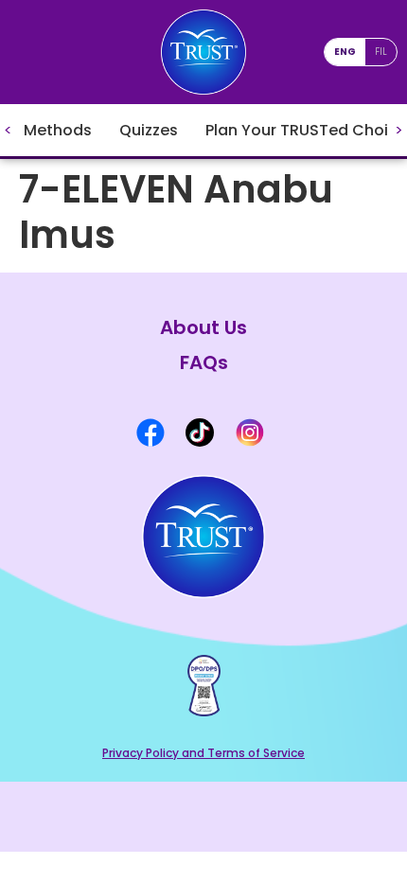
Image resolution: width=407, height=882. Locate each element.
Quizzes (148, 130)
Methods (58, 130)
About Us (203, 328)
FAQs (204, 363)
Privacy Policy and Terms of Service (203, 753)
